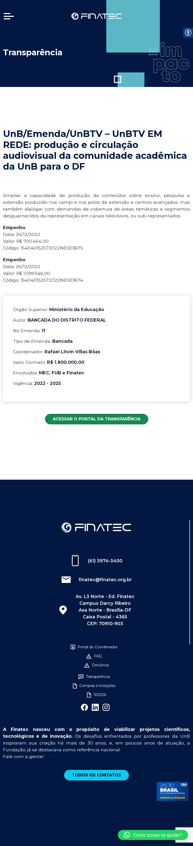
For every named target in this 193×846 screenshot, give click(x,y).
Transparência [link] (98, 676)
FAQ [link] (98, 656)
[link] (96, 16)
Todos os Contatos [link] (96, 775)
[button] (153, 835)
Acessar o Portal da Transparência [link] (96, 419)
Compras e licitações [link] (97, 685)
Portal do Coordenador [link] (98, 647)
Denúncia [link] (100, 665)
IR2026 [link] (99, 694)
